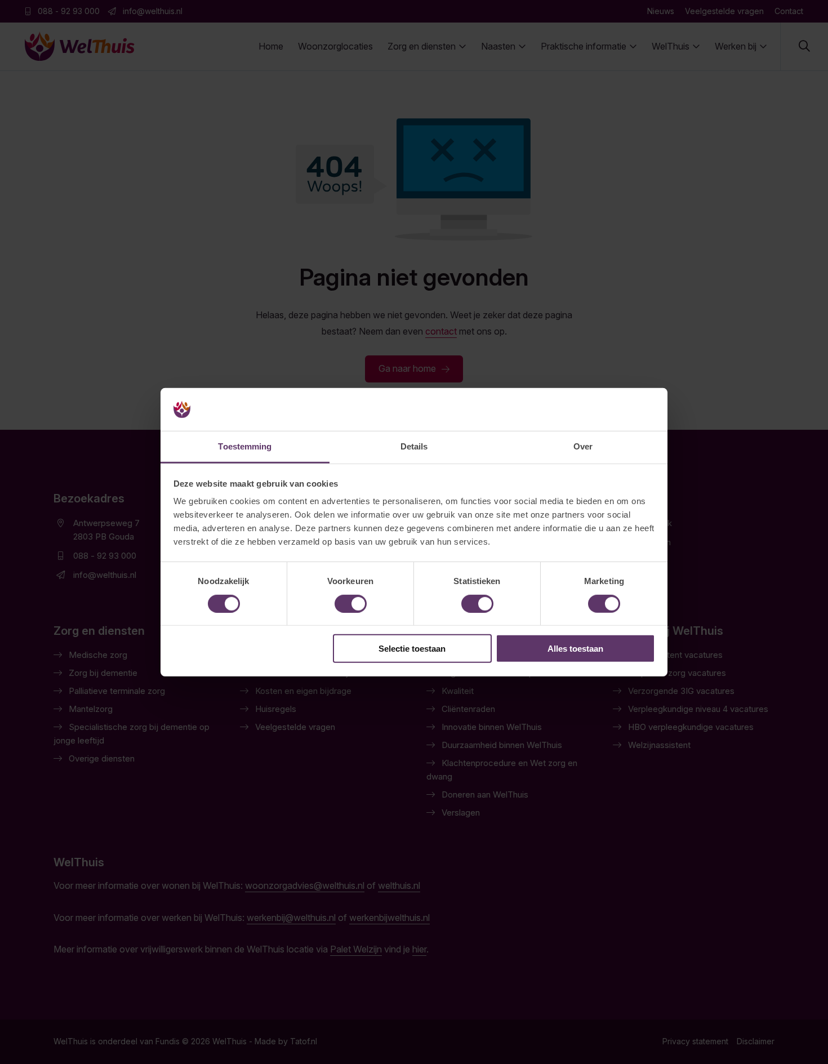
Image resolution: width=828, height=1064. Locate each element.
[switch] (351, 603)
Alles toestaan (575, 648)
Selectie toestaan (412, 648)
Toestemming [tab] (244, 446)
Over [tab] (583, 446)
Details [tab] (414, 446)
